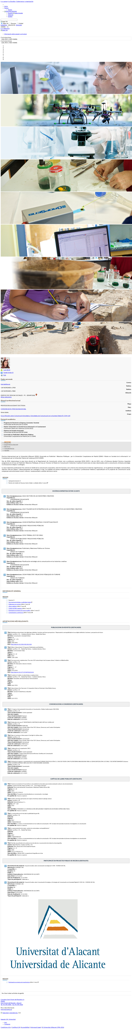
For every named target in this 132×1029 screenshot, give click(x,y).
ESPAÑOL (4, 25)
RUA (4, 375)
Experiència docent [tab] (11, 445)
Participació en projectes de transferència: (19, 982)
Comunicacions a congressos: (16, 612)
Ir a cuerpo (4, 1)
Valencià (10, 15)
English (10, 16)
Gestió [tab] (6, 450)
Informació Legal (36, 1027)
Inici (5, 1022)
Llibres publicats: (13, 606)
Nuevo (6, 8)
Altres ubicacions (6, 397)
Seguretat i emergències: (10, 1013)
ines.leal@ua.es (5, 384)
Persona (13, 23)
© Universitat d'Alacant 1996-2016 (53, 1027)
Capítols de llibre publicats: (15, 608)
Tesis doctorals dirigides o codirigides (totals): (20, 602)
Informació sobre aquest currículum (15, 34)
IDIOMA (14, 11)
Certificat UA (16, 1027)
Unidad (20, 23)
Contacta (7, 1024)
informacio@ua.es (6, 1009)
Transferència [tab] (9, 449)
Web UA (6, 23)
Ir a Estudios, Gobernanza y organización (20, 1)
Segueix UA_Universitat (8, 1019)
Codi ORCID (6, 370)
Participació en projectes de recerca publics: (20, 610)
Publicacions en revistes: (15, 604)
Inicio (6, 6)
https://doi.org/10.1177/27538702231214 (22, 672)
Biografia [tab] (7, 443)
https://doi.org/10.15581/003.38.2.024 (21, 644)
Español (10, 13)
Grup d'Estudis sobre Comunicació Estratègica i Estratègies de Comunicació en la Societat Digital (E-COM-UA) (35, 416)
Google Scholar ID (8, 372)
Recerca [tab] (7, 447)
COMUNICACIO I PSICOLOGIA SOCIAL (13, 409)
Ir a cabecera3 (5, 28)
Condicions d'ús (6, 1027)
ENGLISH (19, 25)
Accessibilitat (25, 1027)
